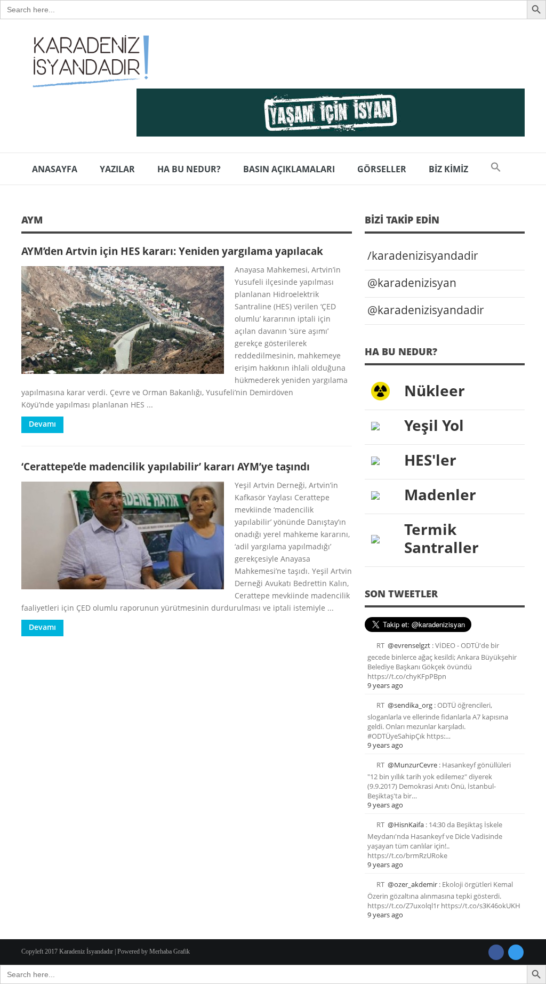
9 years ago (385, 685)
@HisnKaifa (406, 824)
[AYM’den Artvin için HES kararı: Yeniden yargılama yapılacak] (122, 320)
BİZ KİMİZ (448, 169)
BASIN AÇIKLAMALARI (289, 169)
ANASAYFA (54, 169)
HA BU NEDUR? (189, 169)
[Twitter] (516, 952)
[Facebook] (496, 952)
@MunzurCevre (412, 765)
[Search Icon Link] (496, 169)
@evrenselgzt (409, 645)
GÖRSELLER (381, 169)
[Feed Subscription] (348, 223)
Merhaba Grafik (169, 951)
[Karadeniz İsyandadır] (88, 62)
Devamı (42, 424)
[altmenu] (330, 113)
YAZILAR (117, 169)
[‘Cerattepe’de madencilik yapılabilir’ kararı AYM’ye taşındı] (122, 535)
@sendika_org (410, 705)
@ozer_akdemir (412, 884)
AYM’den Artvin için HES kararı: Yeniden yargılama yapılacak (172, 251)
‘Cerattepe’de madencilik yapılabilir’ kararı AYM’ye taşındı (165, 466)
